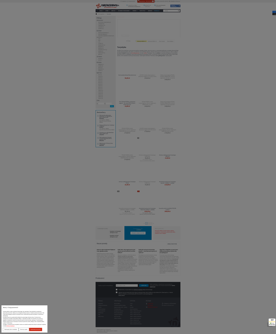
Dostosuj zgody (23, 329)
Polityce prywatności (10, 326)
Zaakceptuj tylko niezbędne (10, 329)
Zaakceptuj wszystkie (36, 329)
